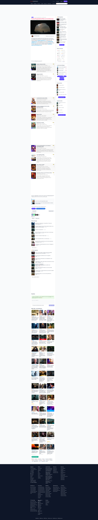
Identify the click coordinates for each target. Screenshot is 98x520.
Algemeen (39, 470)
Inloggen (61, 1)
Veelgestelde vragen (33, 480)
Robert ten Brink (40, 148)
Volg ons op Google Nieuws (41, 208)
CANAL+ (59, 53)
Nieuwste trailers (63, 475)
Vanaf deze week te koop (33, 491)
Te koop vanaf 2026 (33, 489)
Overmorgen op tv (55, 471)
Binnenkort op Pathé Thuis (56, 488)
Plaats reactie (51, 305)
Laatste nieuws (40, 468)
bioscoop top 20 (50, 195)
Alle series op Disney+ (63, 495)
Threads (32, 474)
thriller (40, 115)
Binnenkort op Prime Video (33, 502)
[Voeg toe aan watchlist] (54, 65)
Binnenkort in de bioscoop (64, 476)
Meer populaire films (61, 97)
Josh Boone (43, 123)
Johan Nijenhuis (42, 165)
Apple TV (40, 504)
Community (57, 1)
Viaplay (59, 56)
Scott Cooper (43, 173)
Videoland (63, 56)
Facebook (32, 470)
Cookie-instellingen (34, 482)
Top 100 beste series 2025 (41, 491)
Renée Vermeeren (36, 35)
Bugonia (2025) (39, 114)
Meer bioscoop (34, 247)
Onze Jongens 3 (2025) (40, 164)
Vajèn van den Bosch (45, 166)
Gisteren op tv (55, 468)
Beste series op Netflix (48, 493)
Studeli (46, 503)
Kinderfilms (39, 493)
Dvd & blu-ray (32, 485)
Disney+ (63, 485)
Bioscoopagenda (63, 468)
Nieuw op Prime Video (33, 501)
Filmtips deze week (55, 472)
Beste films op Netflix (48, 491)
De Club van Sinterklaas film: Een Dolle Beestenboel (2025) (43, 107)
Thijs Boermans (40, 166)
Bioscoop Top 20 (63, 474)
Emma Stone (39, 116)
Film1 (33, 461)
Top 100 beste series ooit (41, 490)
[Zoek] (67, 3)
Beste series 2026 (48, 494)
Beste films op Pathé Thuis (56, 490)
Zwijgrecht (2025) (40, 74)
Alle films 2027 (62, 478)
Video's (39, 474)
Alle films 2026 (62, 477)
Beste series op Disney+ (64, 492)
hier (34, 196)
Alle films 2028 (62, 479)
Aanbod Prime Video (33, 503)
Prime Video (33, 500)
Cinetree (59, 58)
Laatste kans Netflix (48, 489)
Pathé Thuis (63, 50)
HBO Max (40, 505)
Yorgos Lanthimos (44, 115)
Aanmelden (65, 1)
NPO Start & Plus (41, 503)
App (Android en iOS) (34, 469)
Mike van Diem (43, 155)
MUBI (47, 461)
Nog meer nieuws (34, 456)
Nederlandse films (40, 494)
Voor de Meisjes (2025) (40, 154)
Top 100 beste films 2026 (41, 489)
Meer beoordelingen (60, 76)
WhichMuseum (47, 501)
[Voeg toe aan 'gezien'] (54, 98)
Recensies (39, 469)
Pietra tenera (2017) (60, 70)
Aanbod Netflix (47, 490)
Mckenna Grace (45, 124)
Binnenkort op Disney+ (64, 488)
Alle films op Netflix (48, 495)
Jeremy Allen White (40, 174)
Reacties (34, 208)
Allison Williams (40, 124)
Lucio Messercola (41, 147)
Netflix (59, 50)
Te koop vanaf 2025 (33, 488)
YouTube (32, 473)
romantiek (38, 123)
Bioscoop (38, 218)
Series (39, 472)
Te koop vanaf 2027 (33, 490)
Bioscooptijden (39, 67)
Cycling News (47, 502)
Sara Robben (44, 148)
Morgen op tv (55, 470)
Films (33, 218)
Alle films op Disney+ (63, 494)
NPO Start (63, 53)
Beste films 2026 (48, 492)
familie (37, 147)
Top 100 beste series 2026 (41, 492)
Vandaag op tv (55, 469)
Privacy (54, 1)
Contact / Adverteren (33, 481)
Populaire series (62, 79)
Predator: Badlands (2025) (41, 64)
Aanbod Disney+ (63, 489)
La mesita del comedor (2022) (62, 72)
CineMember (36, 461)
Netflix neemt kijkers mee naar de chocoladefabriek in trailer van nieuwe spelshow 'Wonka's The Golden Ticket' (49, 478)
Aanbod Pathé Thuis (55, 489)
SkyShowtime (43, 461)
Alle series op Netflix (48, 496)
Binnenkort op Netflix (48, 488)
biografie (40, 173)
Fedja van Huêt (44, 156)
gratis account (34, 297)
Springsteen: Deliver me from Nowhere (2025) (44, 172)
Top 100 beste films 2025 (41, 488)
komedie (38, 115)
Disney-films (39, 496)
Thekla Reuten (39, 156)
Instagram (32, 471)
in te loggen (49, 296)
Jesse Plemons (44, 116)
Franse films (39, 495)
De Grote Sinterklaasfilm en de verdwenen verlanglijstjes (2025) (44, 146)
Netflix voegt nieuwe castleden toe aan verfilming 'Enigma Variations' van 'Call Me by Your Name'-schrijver (49, 474)
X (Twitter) (32, 472)
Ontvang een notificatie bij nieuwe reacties (38, 305)
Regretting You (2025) (40, 122)
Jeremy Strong (46, 174)
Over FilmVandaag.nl (33, 468)
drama (40, 123)
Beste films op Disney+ (64, 490)
